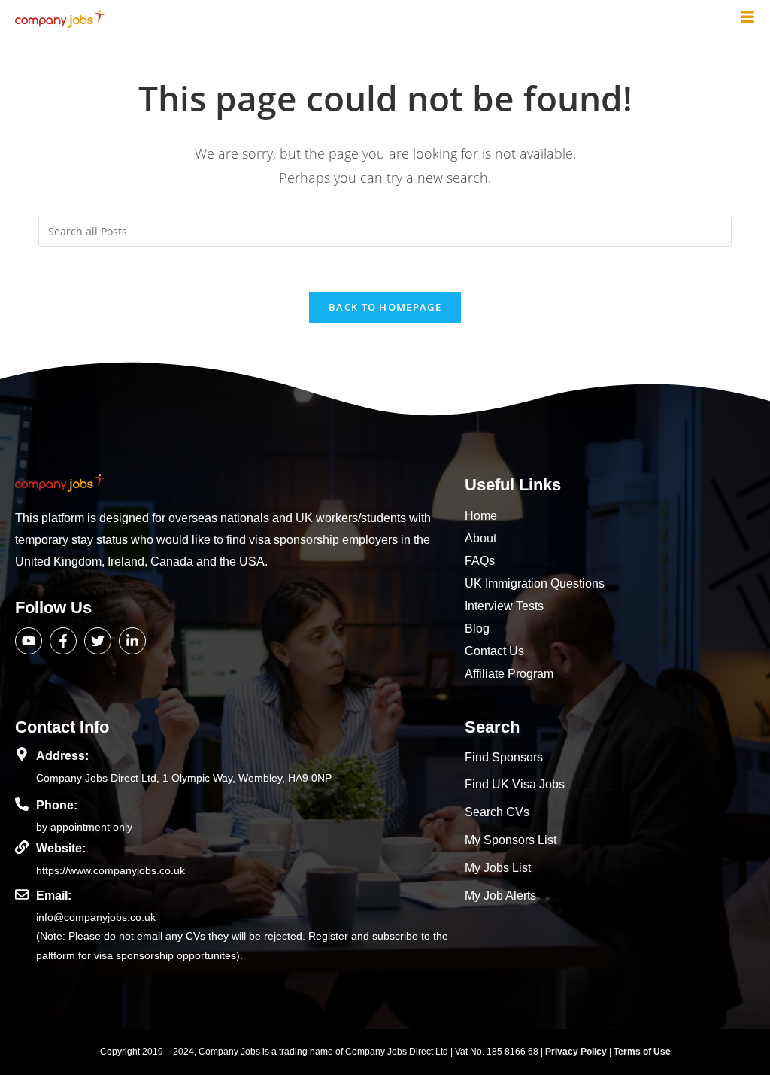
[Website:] (22, 847)
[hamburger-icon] (747, 18)
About (480, 538)
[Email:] (22, 894)
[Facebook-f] (63, 640)
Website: (61, 848)
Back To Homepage (385, 307)
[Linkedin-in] (132, 640)
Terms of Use (642, 1051)
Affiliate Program (509, 673)
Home (481, 515)
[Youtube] (28, 640)
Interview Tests (504, 606)
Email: (53, 895)
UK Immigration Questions (535, 583)
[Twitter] (97, 640)
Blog (477, 628)
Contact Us (494, 651)
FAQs (480, 560)
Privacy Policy (577, 1051)
